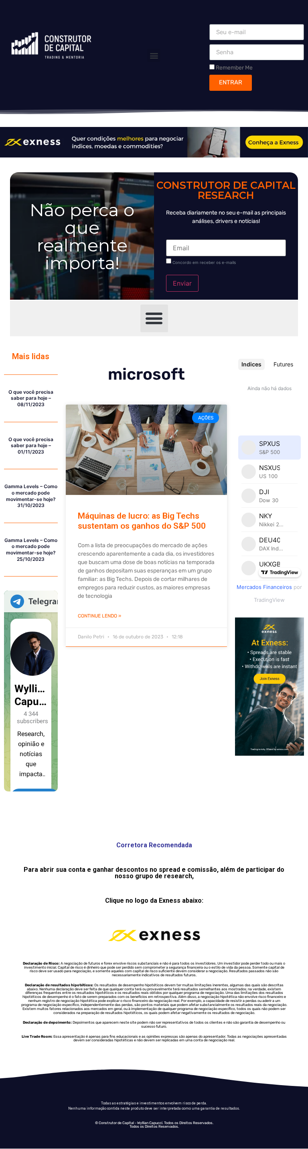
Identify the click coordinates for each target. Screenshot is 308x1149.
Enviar (182, 283)
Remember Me (234, 67)
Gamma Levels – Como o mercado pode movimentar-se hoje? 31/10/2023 (30, 495)
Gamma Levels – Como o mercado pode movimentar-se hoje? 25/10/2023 (30, 549)
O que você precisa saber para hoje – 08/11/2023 (30, 398)
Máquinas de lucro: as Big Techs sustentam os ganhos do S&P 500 (142, 521)
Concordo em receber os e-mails (204, 262)
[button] (153, 55)
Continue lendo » (99, 616)
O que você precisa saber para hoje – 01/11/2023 (30, 445)
